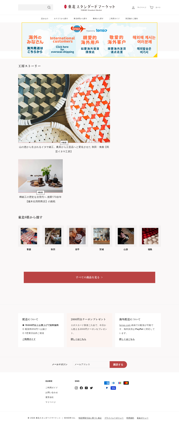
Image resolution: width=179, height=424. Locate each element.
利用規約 (130, 418)
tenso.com (125, 325)
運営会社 (49, 397)
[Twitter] (91, 388)
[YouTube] (86, 388)
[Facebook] (81, 388)
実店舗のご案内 (131, 18)
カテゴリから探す (61, 18)
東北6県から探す (80, 18)
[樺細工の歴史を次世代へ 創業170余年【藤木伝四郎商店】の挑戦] (40, 176)
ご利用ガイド (114, 18)
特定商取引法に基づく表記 (90, 418)
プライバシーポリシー (114, 418)
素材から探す (98, 18)
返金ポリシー (143, 418)
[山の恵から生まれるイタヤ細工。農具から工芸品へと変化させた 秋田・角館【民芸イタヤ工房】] (64, 108)
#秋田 (64, 143)
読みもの (44, 18)
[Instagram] (76, 388)
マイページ (50, 402)
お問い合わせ (51, 392)
